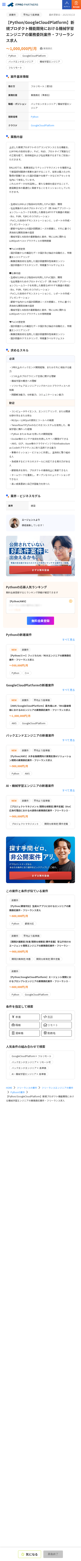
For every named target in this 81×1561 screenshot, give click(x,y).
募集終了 (53, 1554)
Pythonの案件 (18, 1092)
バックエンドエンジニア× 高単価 (29, 1067)
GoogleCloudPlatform (42, 125)
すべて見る (68, 639)
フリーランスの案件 (27, 1087)
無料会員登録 (40, 620)
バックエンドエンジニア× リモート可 (31, 1062)
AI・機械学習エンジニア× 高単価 (29, 1073)
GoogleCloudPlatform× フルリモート (31, 1056)
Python (34, 116)
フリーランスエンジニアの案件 (57, 1087)
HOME (9, 1087)
